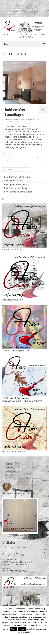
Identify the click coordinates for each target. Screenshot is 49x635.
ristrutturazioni (30, 157)
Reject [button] (22, 629)
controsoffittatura (26, 154)
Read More (27, 632)
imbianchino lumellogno (27, 119)
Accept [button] (13, 629)
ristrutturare (22, 157)
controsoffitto (35, 154)
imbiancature (7, 157)
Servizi (13, 122)
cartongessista (10, 154)
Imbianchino (17, 119)
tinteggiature (7, 160)
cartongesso (17, 154)
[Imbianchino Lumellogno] (24, 82)
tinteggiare (37, 157)
